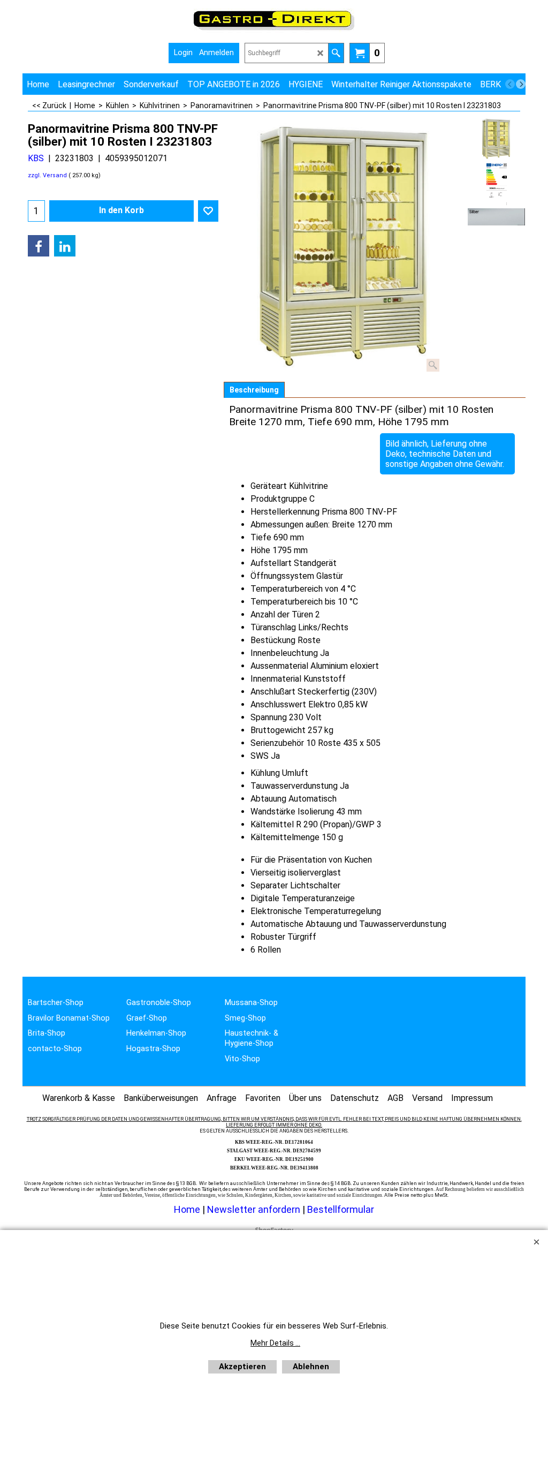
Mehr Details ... (275, 1343)
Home (187, 1209)
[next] (521, 84)
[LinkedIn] (64, 245)
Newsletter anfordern (254, 1209)
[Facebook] (38, 245)
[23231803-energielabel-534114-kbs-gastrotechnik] (496, 184)
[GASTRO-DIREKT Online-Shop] (274, 30)
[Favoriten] (208, 211)
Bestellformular (340, 1209)
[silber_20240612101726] (496, 216)
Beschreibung (254, 390)
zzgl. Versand (47, 175)
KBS (36, 158)
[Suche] (336, 53)
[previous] (510, 84)
